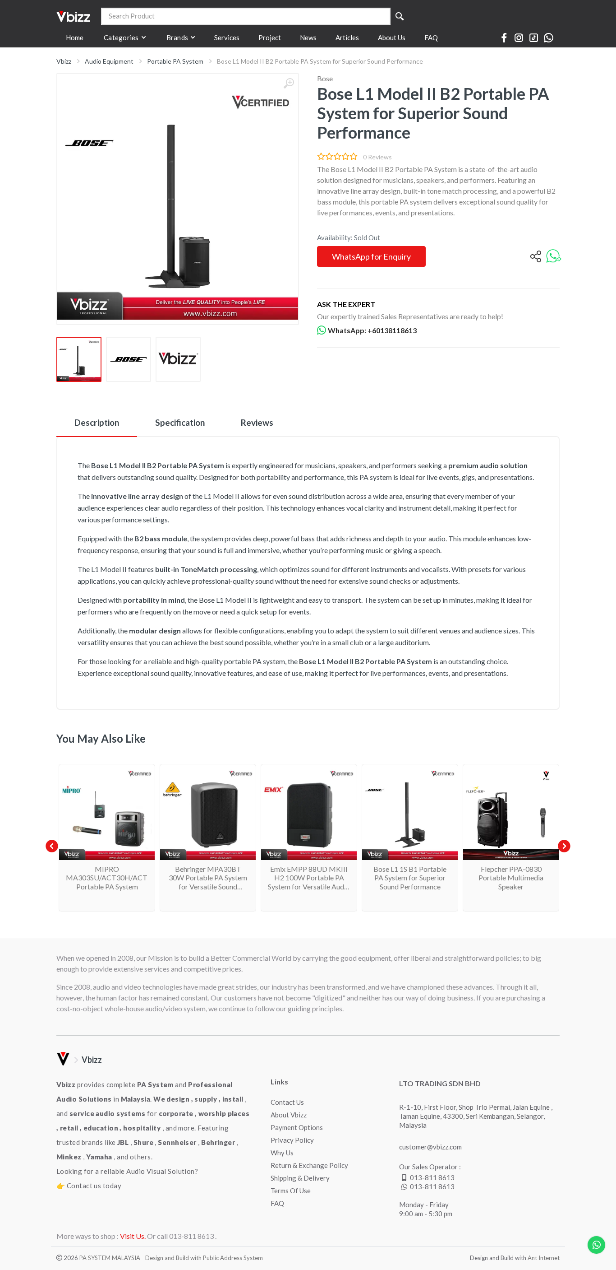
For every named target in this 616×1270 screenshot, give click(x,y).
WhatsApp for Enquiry (371, 256)
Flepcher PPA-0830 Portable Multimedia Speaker (510, 877)
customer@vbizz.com (430, 1147)
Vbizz (63, 61)
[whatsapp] (553, 256)
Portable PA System (175, 61)
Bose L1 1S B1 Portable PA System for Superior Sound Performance (409, 877)
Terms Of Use (291, 1190)
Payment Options (297, 1127)
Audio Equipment (109, 61)
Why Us (282, 1153)
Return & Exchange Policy (309, 1165)
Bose (325, 78)
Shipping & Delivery (300, 1178)
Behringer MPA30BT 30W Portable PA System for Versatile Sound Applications (208, 882)
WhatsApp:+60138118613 (372, 330)
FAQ (277, 1203)
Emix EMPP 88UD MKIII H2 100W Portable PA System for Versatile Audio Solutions (309, 882)
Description (96, 422)
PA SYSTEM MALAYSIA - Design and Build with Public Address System (171, 1257)
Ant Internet (544, 1257)
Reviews (257, 422)
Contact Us (287, 1102)
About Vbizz (289, 1115)
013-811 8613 (432, 1177)
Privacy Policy (292, 1140)
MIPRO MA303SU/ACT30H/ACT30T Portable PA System (113, 877)
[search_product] (400, 16)
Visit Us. (133, 1236)
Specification (180, 422)
